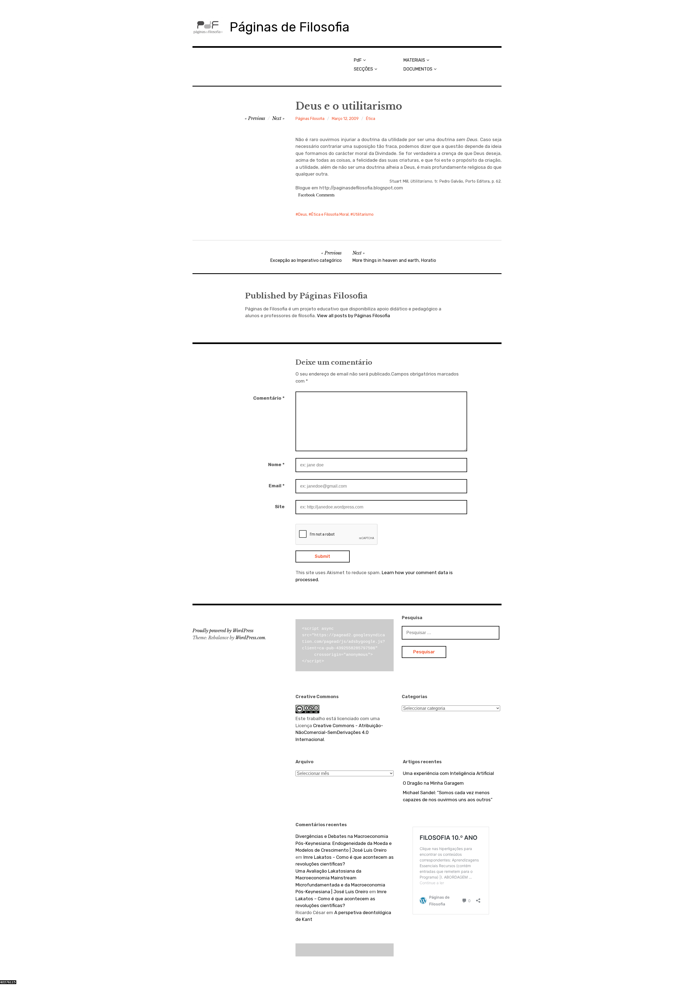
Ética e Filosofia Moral (330, 214)
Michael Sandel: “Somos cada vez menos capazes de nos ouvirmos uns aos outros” (448, 796)
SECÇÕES (363, 69)
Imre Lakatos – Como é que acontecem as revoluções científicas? (341, 898)
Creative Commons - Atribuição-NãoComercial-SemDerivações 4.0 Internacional (339, 732)
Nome (276, 464)
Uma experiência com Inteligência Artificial (448, 773)
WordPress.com (250, 637)
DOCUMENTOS (417, 69)
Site (280, 506)
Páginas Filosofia (309, 118)
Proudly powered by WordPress (222, 630)
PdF (358, 60)
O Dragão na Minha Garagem (433, 783)
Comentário (269, 398)
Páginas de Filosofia (289, 27)
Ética (370, 118)
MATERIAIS (414, 60)
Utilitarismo (363, 214)
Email (277, 485)
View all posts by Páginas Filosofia (353, 315)
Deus (302, 214)
